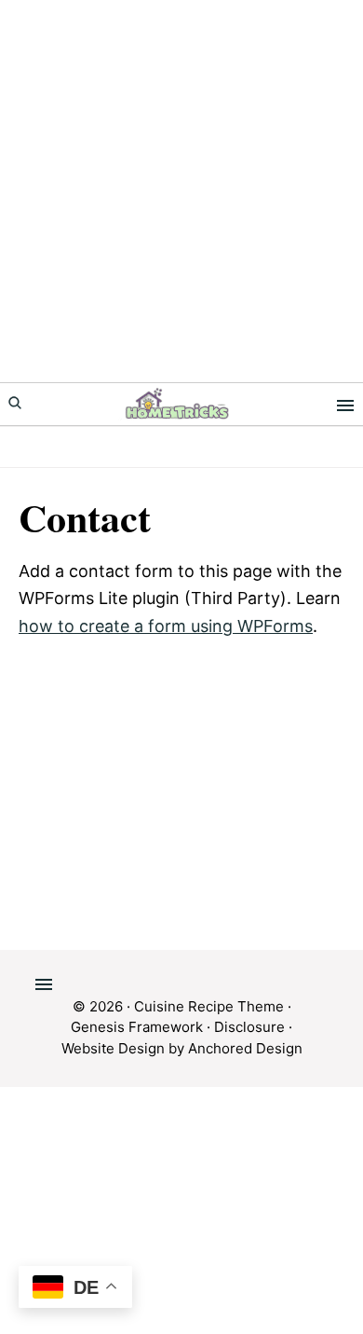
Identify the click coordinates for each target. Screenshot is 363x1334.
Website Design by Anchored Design (181, 1048)
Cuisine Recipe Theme (209, 1006)
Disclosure (249, 1027)
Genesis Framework (137, 1027)
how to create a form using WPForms (166, 626)
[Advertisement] (181, 191)
